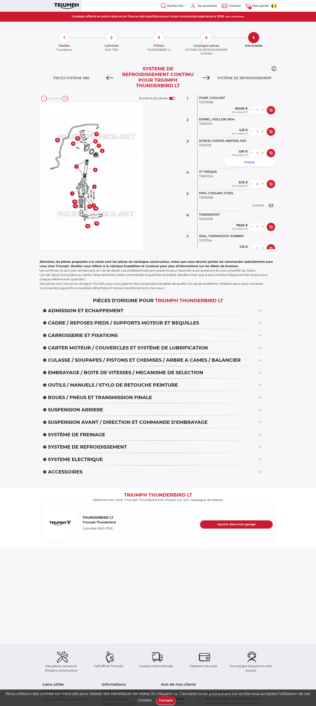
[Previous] (109, 78)
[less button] (252, 110)
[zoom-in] (65, 98)
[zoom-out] (44, 98)
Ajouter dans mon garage (236, 524)
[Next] (206, 78)
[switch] (172, 98)
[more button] (262, 110)
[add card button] (271, 110)
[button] (274, 68)
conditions (237, 16)
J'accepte (166, 700)
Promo (249, 162)
